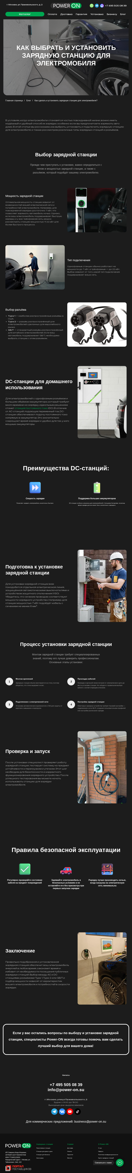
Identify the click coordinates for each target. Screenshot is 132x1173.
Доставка (66, 14)
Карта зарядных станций (106, 1158)
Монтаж (69, 1158)
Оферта (100, 1151)
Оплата (52, 14)
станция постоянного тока (31, 408)
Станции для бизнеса (43, 1154)
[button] (24, 14)
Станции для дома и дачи (44, 1151)
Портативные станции (43, 1148)
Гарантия (81, 14)
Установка (96, 14)
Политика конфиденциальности (108, 1154)
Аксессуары (40, 1158)
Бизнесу (112, 14)
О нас (100, 1148)
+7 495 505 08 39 (116, 6)
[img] (77, 1111)
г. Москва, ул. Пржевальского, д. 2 (25, 5)
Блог (123, 14)
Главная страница (14, 100)
